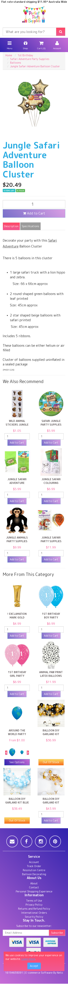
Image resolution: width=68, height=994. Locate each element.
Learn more (28, 959)
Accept (34, 966)
